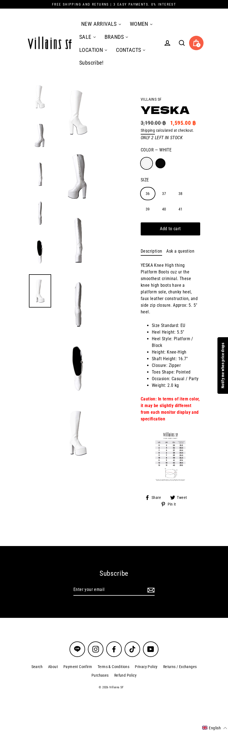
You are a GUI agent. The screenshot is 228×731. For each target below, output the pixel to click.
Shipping (148, 130)
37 (164, 193)
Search (37, 666)
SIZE (145, 179)
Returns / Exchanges (180, 666)
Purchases (100, 675)
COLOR (156, 150)
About (53, 666)
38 (181, 193)
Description (151, 251)
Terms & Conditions (113, 666)
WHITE (146, 163)
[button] (214, 728)
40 (164, 209)
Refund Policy (125, 675)
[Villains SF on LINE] (77, 649)
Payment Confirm (77, 666)
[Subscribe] (150, 590)
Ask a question (180, 251)
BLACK (160, 163)
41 (181, 209)
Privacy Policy (146, 666)
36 (148, 193)
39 (148, 209)
